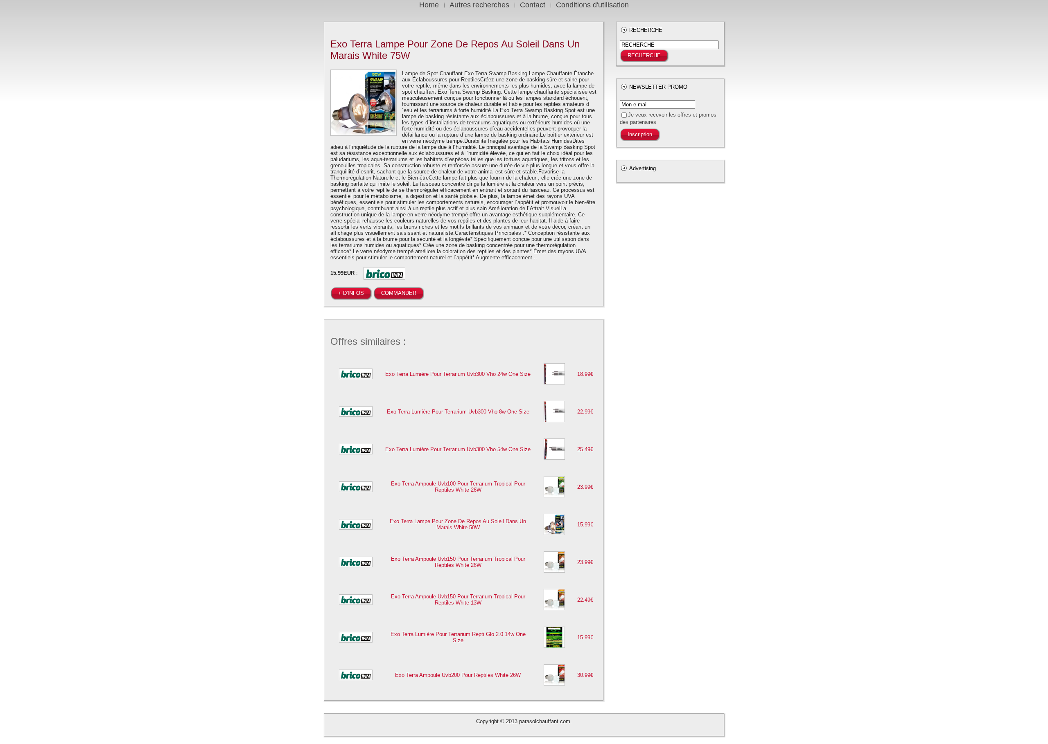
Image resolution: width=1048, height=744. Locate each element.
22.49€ (585, 600)
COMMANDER (398, 293)
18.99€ (585, 374)
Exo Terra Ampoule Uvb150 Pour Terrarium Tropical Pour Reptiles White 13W (458, 599)
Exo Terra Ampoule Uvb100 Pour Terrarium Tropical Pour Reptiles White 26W (458, 487)
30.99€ (585, 675)
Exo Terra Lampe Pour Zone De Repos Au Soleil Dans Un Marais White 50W (458, 524)
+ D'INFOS (351, 293)
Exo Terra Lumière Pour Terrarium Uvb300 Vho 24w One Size (458, 374)
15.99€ (585, 524)
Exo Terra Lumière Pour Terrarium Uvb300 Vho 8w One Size (458, 412)
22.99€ (585, 412)
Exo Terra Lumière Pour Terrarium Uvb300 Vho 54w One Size (458, 449)
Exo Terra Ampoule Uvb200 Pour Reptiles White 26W (458, 675)
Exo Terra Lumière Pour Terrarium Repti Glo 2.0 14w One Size (458, 637)
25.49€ (585, 449)
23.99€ (585, 487)
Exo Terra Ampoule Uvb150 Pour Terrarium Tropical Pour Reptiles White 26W (458, 562)
